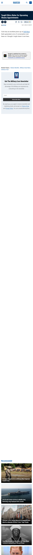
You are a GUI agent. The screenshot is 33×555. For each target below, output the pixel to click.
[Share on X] (19, 22)
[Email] (21, 22)
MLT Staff (4, 25)
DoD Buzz (27, 32)
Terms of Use (25, 106)
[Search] (27, 2)
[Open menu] (2, 2)
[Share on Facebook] (16, 22)
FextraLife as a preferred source (16, 57)
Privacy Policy (9, 108)
